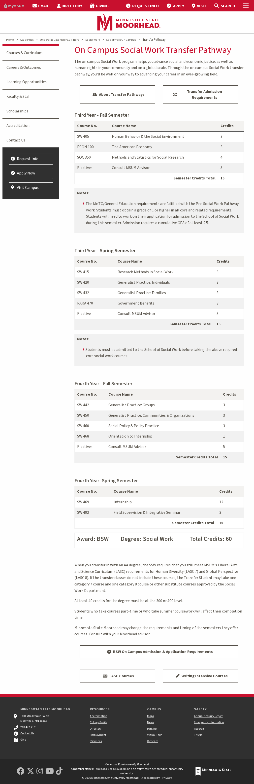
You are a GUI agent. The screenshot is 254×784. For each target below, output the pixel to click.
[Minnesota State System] (213, 771)
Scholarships (17, 111)
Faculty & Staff (18, 96)
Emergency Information (209, 722)
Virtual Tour (154, 735)
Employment (98, 735)
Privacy (167, 778)
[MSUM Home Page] (127, 22)
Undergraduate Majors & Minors (59, 40)
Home (10, 40)
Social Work (92, 40)
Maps (150, 716)
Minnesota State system (109, 769)
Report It (199, 729)
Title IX (198, 735)
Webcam (152, 741)
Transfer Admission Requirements (204, 94)
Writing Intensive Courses (205, 676)
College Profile (98, 722)
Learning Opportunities (26, 82)
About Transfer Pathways (122, 94)
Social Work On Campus (121, 40)
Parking (152, 729)
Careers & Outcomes (23, 67)
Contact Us (15, 140)
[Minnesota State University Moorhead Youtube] (49, 771)
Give (23, 740)
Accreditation (18, 125)
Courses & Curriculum (24, 53)
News (150, 722)
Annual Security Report (208, 716)
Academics (26, 40)
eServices (96, 741)
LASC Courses (121, 676)
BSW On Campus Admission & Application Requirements (163, 651)
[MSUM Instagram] (39, 771)
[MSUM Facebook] (20, 771)
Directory (95, 729)
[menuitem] (14, 5)
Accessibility (150, 778)
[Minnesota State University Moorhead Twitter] (30, 771)
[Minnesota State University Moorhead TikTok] (59, 771)
